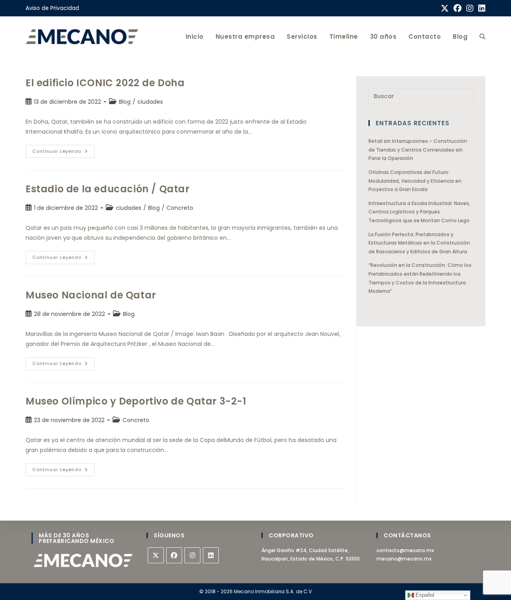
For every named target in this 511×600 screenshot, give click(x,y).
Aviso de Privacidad (52, 8)
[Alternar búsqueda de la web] (482, 36)
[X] (156, 555)
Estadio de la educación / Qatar (108, 188)
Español (424, 595)
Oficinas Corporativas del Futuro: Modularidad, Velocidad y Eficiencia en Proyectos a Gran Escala (414, 181)
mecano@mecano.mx (404, 558)
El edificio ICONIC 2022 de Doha (105, 82)
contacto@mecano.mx (405, 550)
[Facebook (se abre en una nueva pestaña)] (457, 8)
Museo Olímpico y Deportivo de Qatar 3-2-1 (136, 401)
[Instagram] (192, 555)
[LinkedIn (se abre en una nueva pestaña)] (480, 8)
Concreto (179, 208)
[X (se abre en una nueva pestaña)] (444, 8)
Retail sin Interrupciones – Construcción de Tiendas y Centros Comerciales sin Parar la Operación (417, 150)
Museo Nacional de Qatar (91, 295)
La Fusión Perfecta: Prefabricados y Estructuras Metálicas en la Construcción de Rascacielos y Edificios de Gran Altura (419, 243)
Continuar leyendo (63, 149)
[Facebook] (174, 555)
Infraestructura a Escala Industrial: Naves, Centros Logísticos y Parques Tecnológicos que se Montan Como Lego (419, 212)
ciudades (150, 102)
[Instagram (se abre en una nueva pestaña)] (470, 8)
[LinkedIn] (211, 555)
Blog (125, 102)
